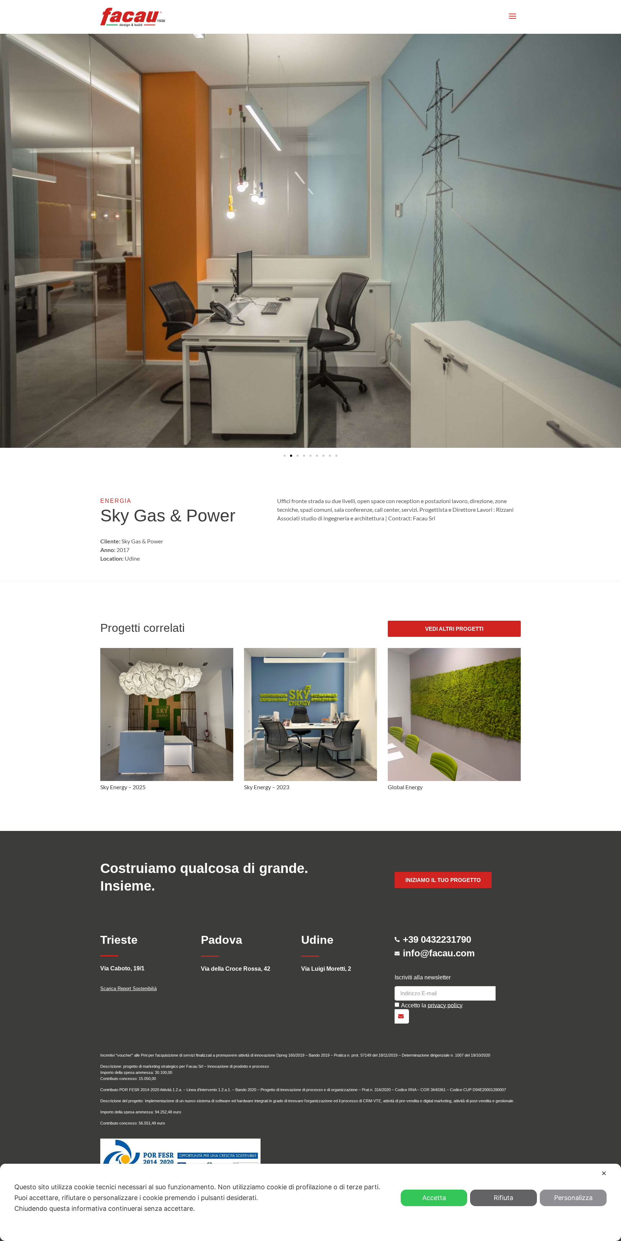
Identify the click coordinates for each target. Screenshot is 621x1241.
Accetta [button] (434, 1197)
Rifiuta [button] (503, 1197)
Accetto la (432, 1005)
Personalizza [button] (573, 1197)
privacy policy (445, 1005)
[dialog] (310, 1202)
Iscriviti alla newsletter (423, 977)
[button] (285, 456)
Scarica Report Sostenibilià (128, 988)
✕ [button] (604, 1173)
